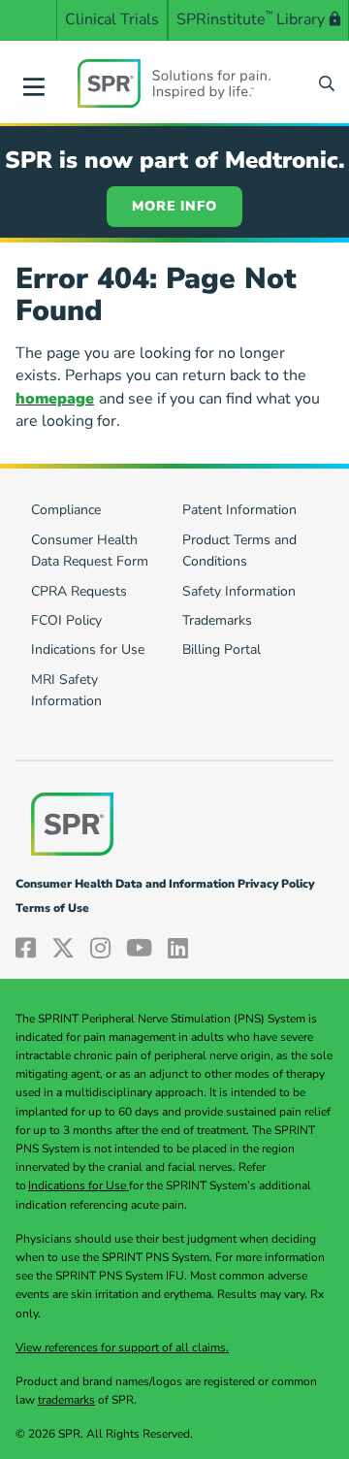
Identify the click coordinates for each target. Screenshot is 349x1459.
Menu (34, 83)
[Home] (174, 83)
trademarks (66, 1400)
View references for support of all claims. (122, 1347)
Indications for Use (78, 1185)
